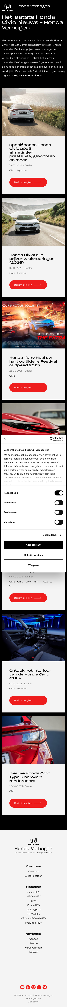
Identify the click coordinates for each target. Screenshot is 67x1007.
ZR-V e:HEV (33, 913)
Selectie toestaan (33, 555)
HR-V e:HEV (33, 896)
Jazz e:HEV (33, 891)
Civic (12, 170)
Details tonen (50, 535)
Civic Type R (34, 909)
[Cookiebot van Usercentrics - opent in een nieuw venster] (49, 439)
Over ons (33, 871)
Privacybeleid (33, 998)
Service (33, 943)
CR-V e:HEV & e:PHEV (33, 918)
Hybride (21, 170)
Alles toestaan (33, 544)
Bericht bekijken (23, 182)
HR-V (37, 581)
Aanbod (33, 938)
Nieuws (33, 952)
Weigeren (33, 565)
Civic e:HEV (33, 905)
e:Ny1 (28, 581)
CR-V (20, 581)
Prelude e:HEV (33, 922)
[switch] (59, 502)
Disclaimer (33, 1001)
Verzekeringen (33, 947)
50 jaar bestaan (33, 875)
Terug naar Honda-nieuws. (27, 75)
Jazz (45, 581)
